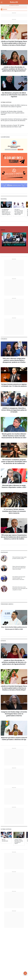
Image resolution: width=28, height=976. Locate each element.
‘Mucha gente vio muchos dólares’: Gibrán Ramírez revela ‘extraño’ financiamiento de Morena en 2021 (14, 436)
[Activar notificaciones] (25, 973)
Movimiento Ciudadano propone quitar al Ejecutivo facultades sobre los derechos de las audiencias (14, 461)
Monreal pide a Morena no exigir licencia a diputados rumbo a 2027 (14, 486)
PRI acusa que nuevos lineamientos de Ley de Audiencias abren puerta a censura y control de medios (14, 537)
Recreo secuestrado (5, 840)
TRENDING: (4, 9)
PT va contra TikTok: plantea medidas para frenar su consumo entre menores (14, 511)
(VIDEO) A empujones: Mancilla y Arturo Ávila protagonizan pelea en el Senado (14, 410)
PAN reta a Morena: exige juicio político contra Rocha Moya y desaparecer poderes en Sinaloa (14, 360)
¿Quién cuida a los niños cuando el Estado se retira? (19, 841)
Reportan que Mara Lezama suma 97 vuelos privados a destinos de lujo (14, 738)
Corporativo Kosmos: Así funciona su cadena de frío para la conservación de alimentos (14, 119)
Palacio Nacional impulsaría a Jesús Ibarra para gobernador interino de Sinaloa (19, 568)
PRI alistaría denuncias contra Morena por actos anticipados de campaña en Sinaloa (19, 588)
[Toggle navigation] (1, 2)
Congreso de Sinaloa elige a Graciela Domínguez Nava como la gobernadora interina (12, 112)
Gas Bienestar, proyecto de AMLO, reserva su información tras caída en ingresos (14, 94)
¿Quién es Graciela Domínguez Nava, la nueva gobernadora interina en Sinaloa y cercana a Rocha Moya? (14, 43)
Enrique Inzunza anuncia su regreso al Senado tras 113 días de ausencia (14, 385)
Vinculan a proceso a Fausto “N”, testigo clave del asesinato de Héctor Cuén (12, 126)
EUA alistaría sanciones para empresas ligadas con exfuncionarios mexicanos (18, 578)
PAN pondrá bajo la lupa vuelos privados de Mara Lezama (19, 557)
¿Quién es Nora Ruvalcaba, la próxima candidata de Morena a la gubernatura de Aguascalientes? (14, 69)
